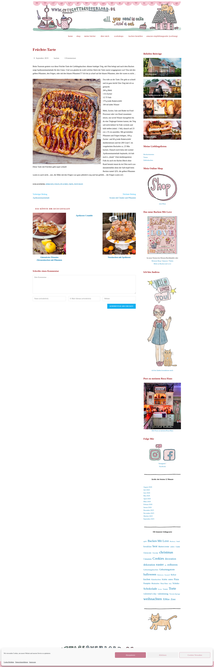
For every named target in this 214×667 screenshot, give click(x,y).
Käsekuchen (156, 579)
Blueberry (172, 541)
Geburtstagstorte (167, 569)
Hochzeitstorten (148, 154)
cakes (172, 547)
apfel (145, 541)
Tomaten (165, 589)
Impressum (32, 662)
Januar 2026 (147, 507)
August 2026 (147, 487)
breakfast (147, 546)
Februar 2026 (147, 504)
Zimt (173, 599)
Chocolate (155, 553)
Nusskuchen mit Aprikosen (119, 257)
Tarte (71, 184)
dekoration (149, 564)
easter (160, 564)
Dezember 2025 (148, 510)
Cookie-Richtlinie (9, 662)
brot (155, 546)
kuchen (146, 579)
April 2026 (147, 499)
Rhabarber (155, 583)
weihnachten (152, 599)
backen (56, 58)
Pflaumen (64, 184)
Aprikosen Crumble (84, 215)
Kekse (173, 575)
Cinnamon (147, 559)
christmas (166, 552)
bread (178, 541)
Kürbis (164, 579)
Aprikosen (49, 184)
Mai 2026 (146, 496)
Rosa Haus (164, 583)
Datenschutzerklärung (21, 662)
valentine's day (150, 594)
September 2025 (148, 519)
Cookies (158, 558)
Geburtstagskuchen (150, 570)
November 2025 (148, 513)
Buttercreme (163, 546)
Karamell (167, 575)
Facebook (162, 466)
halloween (149, 574)
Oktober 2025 (148, 516)
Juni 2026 (146, 493)
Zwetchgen (78, 184)
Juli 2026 (146, 490)
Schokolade (150, 588)
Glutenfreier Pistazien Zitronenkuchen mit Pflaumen (49, 258)
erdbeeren (172, 564)
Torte (172, 588)
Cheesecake (147, 553)
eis (165, 565)
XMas (166, 599)
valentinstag (163, 593)
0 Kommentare (70, 58)
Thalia (171, 261)
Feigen (57, 184)
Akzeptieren (130, 655)
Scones (160, 589)
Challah (177, 547)
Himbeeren (160, 575)
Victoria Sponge (174, 594)
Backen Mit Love (158, 541)
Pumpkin (146, 583)
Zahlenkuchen (148, 160)
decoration (170, 558)
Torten (145, 157)
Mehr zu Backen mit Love (162, 264)
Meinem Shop (156, 261)
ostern (170, 579)
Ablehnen (162, 655)
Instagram (162, 463)
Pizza (176, 579)
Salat (170, 583)
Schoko (176, 583)
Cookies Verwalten (195, 655)
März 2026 (147, 501)
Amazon (165, 261)
